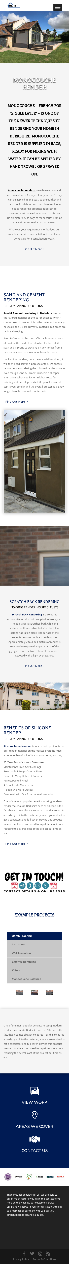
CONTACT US (34, 1150)
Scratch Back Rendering (27, 614)
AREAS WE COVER (34, 1126)
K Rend (16, 970)
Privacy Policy (21, 1259)
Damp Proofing (22, 935)
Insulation (18, 944)
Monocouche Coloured (26, 979)
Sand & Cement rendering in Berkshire (28, 313)
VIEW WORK (34, 1102)
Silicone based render (17, 746)
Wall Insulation (21, 953)
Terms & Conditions (44, 1259)
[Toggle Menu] (57, 7)
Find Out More (33, 249)
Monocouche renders (21, 190)
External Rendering (24, 961)
